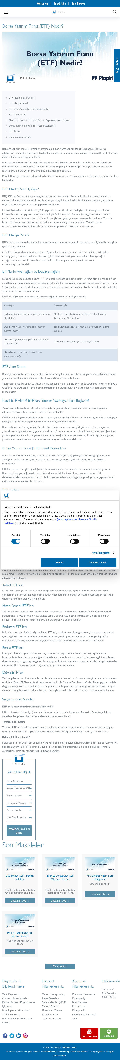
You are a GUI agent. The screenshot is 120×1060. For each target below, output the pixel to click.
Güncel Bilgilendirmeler (15, 998)
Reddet (59, 562)
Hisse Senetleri (15, 780)
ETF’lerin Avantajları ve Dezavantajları (29, 108)
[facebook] (5, 1036)
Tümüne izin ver (98, 562)
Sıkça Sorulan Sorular (20, 136)
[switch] (45, 541)
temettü (40, 731)
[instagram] (25, 1036)
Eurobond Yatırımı (17, 802)
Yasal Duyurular (11, 994)
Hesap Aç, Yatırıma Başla (19, 830)
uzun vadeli (95, 473)
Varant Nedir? (14, 795)
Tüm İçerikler (60, 966)
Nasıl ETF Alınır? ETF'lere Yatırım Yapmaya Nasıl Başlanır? (40, 120)
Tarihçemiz (108, 988)
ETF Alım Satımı (17, 114)
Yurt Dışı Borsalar (16, 817)
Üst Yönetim (109, 993)
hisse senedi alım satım (29, 286)
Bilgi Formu (117, 65)
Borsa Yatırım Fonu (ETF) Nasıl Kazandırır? (32, 125)
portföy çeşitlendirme (94, 653)
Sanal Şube (60, 3)
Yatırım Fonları (14, 810)
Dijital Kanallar (50, 1014)
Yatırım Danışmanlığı (53, 994)
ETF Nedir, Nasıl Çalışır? (22, 97)
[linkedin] (18, 1036)
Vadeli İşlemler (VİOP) (18, 788)
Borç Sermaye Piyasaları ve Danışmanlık (79, 1006)
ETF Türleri (15, 131)
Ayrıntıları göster (101, 552)
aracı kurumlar (23, 383)
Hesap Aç (42, 3)
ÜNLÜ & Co (109, 997)
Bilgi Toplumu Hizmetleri (15, 1010)
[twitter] (12, 1036)
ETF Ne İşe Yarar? (18, 103)
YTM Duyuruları (11, 1014)
